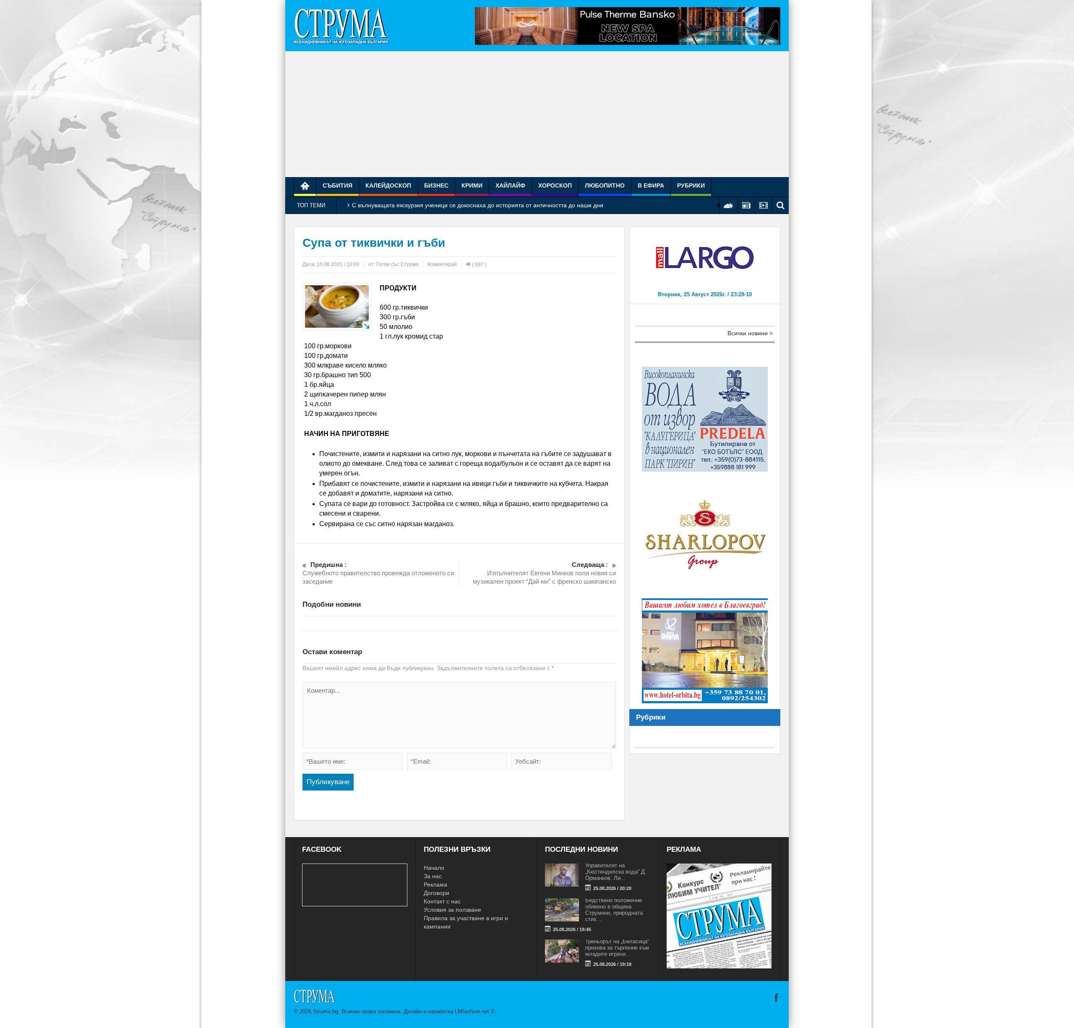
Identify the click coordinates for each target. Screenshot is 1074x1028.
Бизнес (436, 185)
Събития (337, 185)
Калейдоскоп (388, 185)
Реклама (435, 884)
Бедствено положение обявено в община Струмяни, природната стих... (614, 909)
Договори (436, 893)
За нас (433, 876)
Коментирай (442, 264)
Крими (471, 185)
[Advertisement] (537, 114)
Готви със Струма (397, 264)
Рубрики (691, 185)
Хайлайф (510, 185)
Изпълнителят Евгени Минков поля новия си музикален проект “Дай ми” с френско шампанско (544, 573)
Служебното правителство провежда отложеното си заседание (378, 573)
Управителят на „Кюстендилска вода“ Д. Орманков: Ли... (615, 871)
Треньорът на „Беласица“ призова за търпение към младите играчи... (617, 947)
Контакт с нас (442, 901)
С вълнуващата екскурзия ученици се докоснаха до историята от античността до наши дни (477, 205)
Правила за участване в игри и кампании (466, 922)
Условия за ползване (452, 909)
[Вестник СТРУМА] (341, 25)
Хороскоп (555, 185)
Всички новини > (750, 333)
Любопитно (605, 185)
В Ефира (651, 185)
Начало (434, 867)
